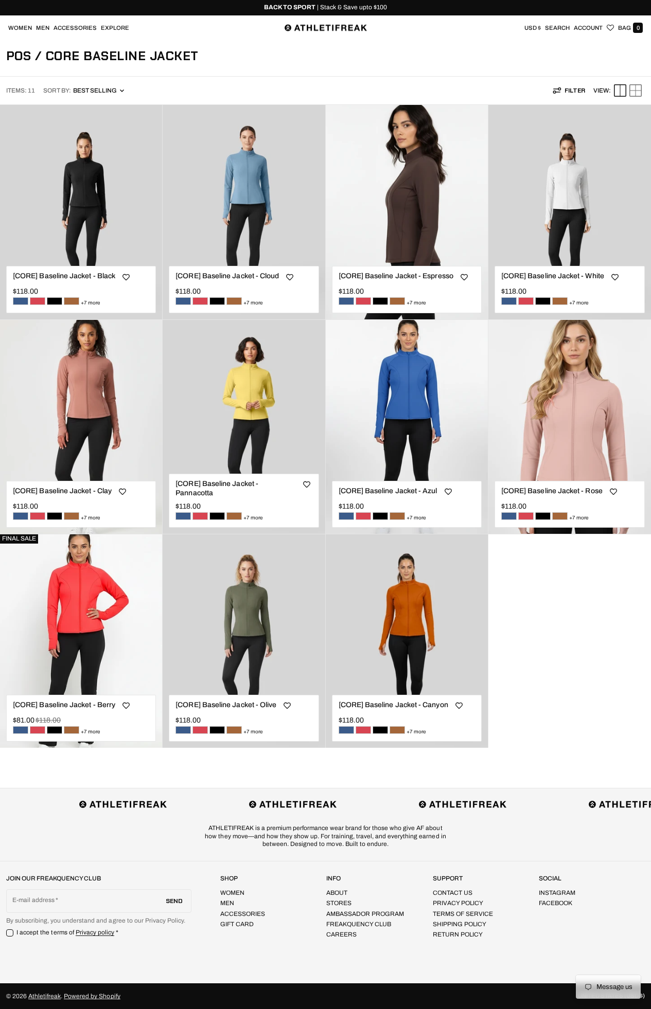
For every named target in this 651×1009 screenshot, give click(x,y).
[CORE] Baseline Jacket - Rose (552, 491)
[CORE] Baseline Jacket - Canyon (393, 705)
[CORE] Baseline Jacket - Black (64, 276)
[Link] (325, 7)
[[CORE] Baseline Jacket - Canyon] (71, 301)
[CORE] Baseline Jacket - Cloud (227, 276)
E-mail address (33, 900)
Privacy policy (95, 932)
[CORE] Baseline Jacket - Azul (388, 491)
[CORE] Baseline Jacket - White (552, 276)
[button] (557, 27)
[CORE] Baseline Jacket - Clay (62, 491)
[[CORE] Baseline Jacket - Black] (54, 301)
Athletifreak (44, 996)
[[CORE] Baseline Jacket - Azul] (20, 301)
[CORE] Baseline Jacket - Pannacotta (216, 488)
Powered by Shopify (92, 996)
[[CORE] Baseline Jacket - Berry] (37, 301)
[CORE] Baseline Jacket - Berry (64, 705)
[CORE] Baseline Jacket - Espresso (396, 276)
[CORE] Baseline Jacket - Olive (225, 705)
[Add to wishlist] (126, 277)
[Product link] (81, 212)
